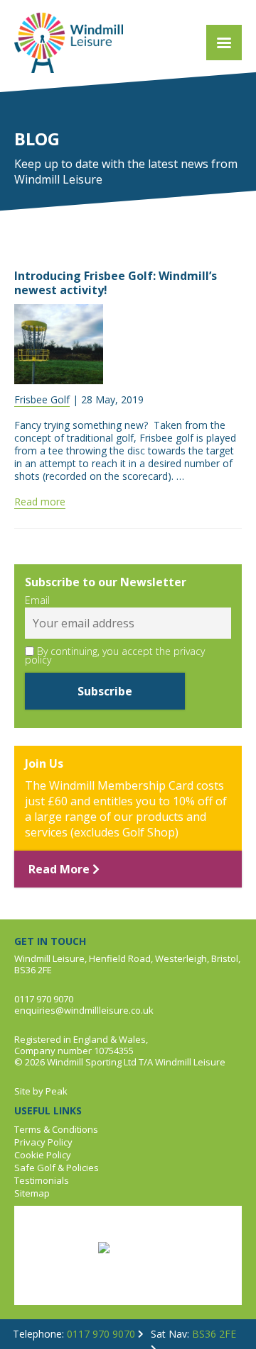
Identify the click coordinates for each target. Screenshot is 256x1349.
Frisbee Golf (42, 399)
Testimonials (41, 1180)
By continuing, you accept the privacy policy (115, 655)
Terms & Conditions (56, 1129)
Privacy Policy (43, 1142)
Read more (39, 501)
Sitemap (32, 1193)
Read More (60, 869)
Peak (57, 1091)
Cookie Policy (42, 1154)
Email (37, 600)
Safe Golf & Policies (56, 1167)
